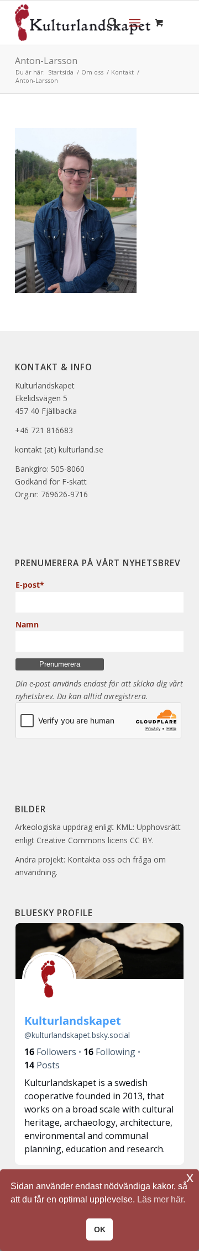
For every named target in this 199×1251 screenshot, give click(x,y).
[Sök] (107, 23)
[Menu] (134, 22)
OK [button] (100, 1229)
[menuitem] (107, 23)
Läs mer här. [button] (161, 1199)
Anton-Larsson (46, 61)
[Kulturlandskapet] (82, 23)
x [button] (189, 1177)
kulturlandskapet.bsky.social (77, 1035)
